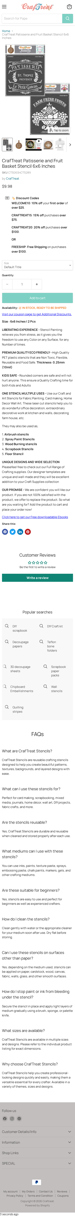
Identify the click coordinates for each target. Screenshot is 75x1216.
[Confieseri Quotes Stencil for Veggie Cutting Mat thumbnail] (19, 144)
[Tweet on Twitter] (13, 532)
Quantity (7, 275)
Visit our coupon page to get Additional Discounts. (37, 314)
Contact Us (46, 1191)
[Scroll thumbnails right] (69, 144)
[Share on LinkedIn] (20, 532)
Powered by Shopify (37, 1205)
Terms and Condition (40, 1195)
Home (6, 31)
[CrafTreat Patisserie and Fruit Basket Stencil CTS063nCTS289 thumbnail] (7, 144)
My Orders (28, 1191)
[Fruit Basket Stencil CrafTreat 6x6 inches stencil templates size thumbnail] (60, 144)
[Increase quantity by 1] (37, 284)
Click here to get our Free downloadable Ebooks (35, 517)
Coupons (63, 1195)
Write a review (38, 578)
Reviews (62, 1191)
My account (10, 1191)
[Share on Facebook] (5, 532)
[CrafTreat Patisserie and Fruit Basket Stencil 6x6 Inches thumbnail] (33, 144)
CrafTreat (12, 178)
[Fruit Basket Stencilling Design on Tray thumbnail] (48, 144)
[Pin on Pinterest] (28, 532)
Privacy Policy (15, 1195)
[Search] (67, 18)
